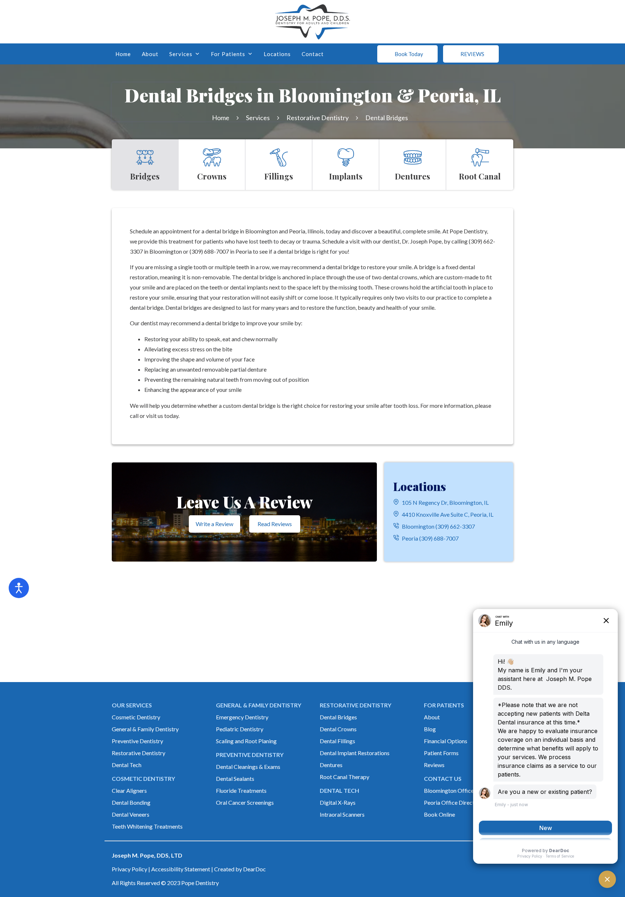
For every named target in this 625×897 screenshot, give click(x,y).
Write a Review (214, 523)
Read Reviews (275, 523)
